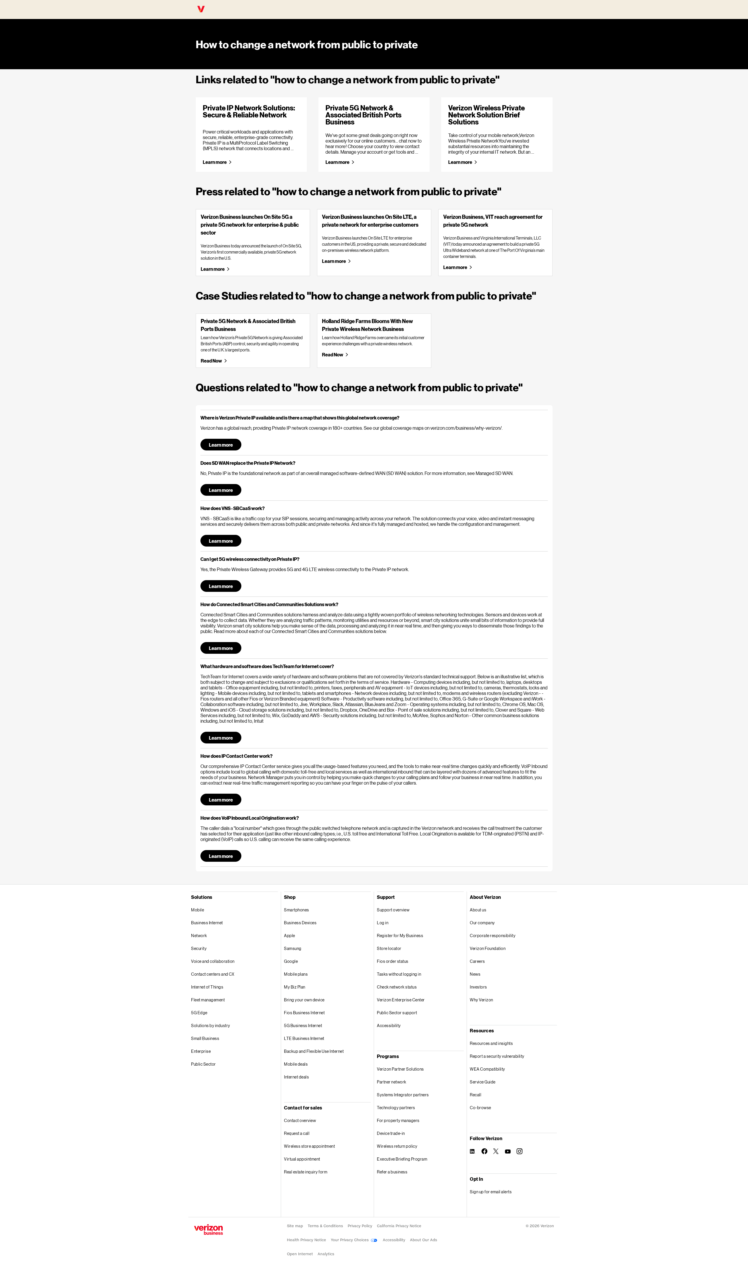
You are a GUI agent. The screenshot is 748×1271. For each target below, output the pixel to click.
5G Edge (199, 1012)
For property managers (398, 1120)
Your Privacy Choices (350, 1240)
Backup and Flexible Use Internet (314, 1051)
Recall (475, 1094)
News (475, 974)
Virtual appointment (302, 1158)
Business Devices (300, 922)
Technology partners (396, 1107)
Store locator (389, 948)
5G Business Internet (303, 1025)
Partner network (391, 1081)
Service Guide (483, 1081)
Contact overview (300, 1120)
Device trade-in (391, 1133)
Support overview (393, 909)
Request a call (296, 1133)
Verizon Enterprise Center (401, 999)
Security (199, 948)
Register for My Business (400, 935)
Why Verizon (481, 999)
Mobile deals (296, 1064)
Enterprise (201, 1051)
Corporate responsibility (492, 935)
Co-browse (480, 1107)
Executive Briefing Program (402, 1158)
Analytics (326, 1254)
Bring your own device (304, 999)
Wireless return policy (397, 1146)
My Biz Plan (294, 986)
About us (478, 909)
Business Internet (207, 922)
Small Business (205, 1038)
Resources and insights (491, 1043)
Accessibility (389, 1025)
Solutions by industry (210, 1025)
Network (199, 935)
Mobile (197, 909)
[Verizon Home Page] (208, 1229)
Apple (289, 935)
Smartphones (296, 909)
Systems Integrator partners (403, 1094)
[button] (374, 417)
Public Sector (203, 1064)
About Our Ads (423, 1240)
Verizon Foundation (487, 948)
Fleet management (208, 999)
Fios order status (392, 961)
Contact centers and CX (212, 974)
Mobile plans (296, 974)
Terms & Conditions (325, 1226)
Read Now (211, 360)
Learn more (215, 162)
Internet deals (296, 1076)
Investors (478, 986)
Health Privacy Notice (306, 1240)
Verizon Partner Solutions (400, 1069)
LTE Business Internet (304, 1038)
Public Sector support (397, 1012)
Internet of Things (207, 986)
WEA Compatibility (487, 1069)
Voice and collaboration (213, 961)
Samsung (293, 948)
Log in (382, 922)
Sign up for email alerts (491, 1191)
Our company (482, 922)
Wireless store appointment (309, 1146)
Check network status (397, 986)
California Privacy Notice (399, 1226)
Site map (295, 1226)
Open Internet (300, 1254)
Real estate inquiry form (305, 1171)
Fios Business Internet (304, 1012)
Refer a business (392, 1171)
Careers (477, 961)
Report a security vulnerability (497, 1056)
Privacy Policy (360, 1226)
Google (291, 961)
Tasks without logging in (399, 974)
